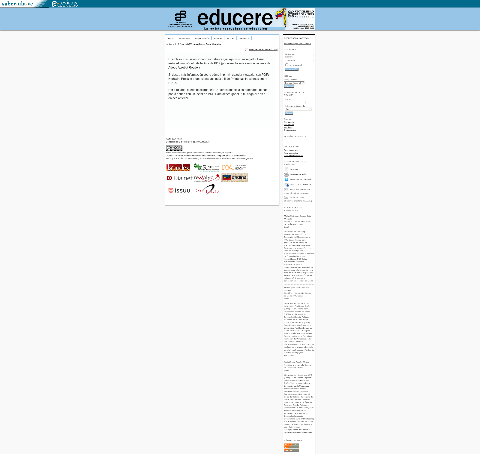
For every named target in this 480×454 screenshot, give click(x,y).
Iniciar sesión (202, 38)
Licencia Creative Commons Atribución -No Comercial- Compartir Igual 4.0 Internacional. (206, 156)
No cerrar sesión (296, 65)
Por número (289, 122)
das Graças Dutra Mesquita (207, 44)
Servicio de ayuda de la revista (297, 43)
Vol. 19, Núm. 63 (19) (182, 44)
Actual (231, 38)
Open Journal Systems (296, 38)
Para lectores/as (291, 150)
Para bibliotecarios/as (293, 156)
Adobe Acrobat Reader (183, 67)
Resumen (294, 169)
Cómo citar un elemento (300, 184)
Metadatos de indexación (301, 179)
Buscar (218, 38)
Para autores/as (291, 153)
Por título (288, 127)
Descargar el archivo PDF (263, 49)
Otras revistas (290, 130)
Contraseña (290, 60)
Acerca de (184, 38)
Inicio (171, 38)
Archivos (244, 38)
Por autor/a (289, 125)
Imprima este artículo (299, 174)
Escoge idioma (290, 80)
